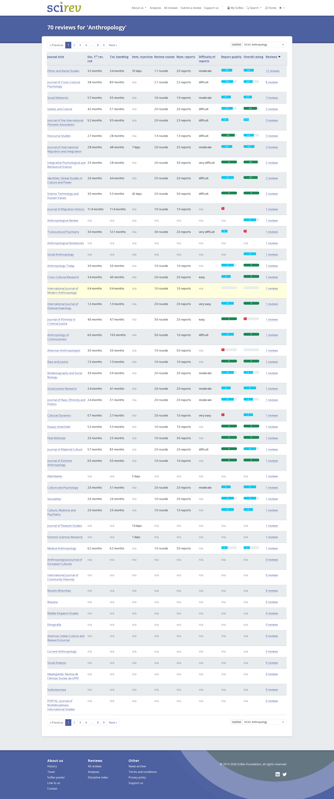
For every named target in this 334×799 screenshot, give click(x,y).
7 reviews (272, 98)
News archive (137, 766)
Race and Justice (57, 362)
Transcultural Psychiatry (63, 232)
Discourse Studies (59, 136)
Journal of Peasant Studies (64, 526)
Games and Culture (59, 109)
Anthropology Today (60, 266)
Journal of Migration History (65, 209)
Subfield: (236, 44)
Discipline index (98, 777)
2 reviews (272, 163)
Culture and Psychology (62, 487)
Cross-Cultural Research (63, 277)
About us (138, 8)
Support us (211, 8)
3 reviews (272, 109)
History (52, 766)
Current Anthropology (62, 651)
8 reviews (272, 82)
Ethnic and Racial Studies (63, 71)
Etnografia (54, 625)
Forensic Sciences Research (65, 537)
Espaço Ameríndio (59, 427)
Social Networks (57, 98)
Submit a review (191, 8)
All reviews (171, 8)
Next (113, 45)
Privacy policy (137, 777)
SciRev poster (56, 777)
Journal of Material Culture (64, 449)
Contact (52, 788)
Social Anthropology (60, 254)
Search (254, 8)
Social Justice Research (62, 389)
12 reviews (273, 71)
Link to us (53, 783)
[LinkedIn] (278, 774)
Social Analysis (56, 663)
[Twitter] (285, 774)
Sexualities (54, 499)
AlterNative (54, 476)
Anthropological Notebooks (65, 243)
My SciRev (237, 8)
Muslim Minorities (59, 591)
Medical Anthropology (61, 548)
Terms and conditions (143, 772)
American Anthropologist (63, 350)
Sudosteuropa (56, 690)
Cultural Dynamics (59, 415)
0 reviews (272, 560)
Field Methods (56, 438)
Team (51, 772)
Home (272, 8)
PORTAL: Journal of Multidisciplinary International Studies (61, 705)
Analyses (155, 8)
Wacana (52, 602)
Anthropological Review (62, 220)
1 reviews (272, 209)
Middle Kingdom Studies (63, 613)
